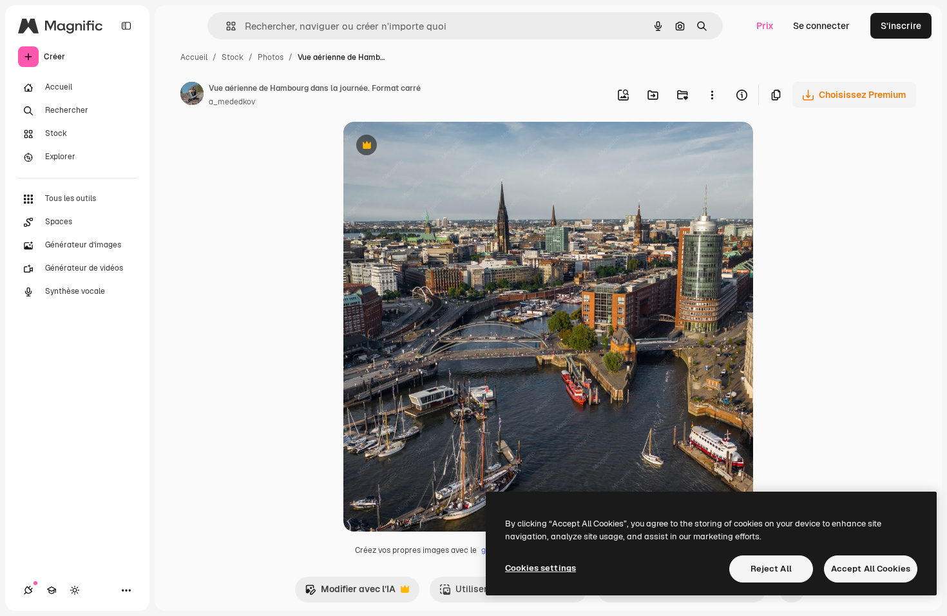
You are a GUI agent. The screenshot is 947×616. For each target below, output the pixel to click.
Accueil (193, 57)
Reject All (771, 568)
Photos (270, 57)
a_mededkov (232, 102)
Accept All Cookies (870, 568)
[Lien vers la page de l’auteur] (192, 95)
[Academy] (51, 590)
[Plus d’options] (712, 95)
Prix (765, 26)
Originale (428, 146)
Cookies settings (540, 568)
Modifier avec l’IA (350, 592)
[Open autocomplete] (226, 26)
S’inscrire (901, 26)
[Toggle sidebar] (126, 25)
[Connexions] (28, 590)
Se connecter (821, 26)
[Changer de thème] (74, 590)
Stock (233, 57)
